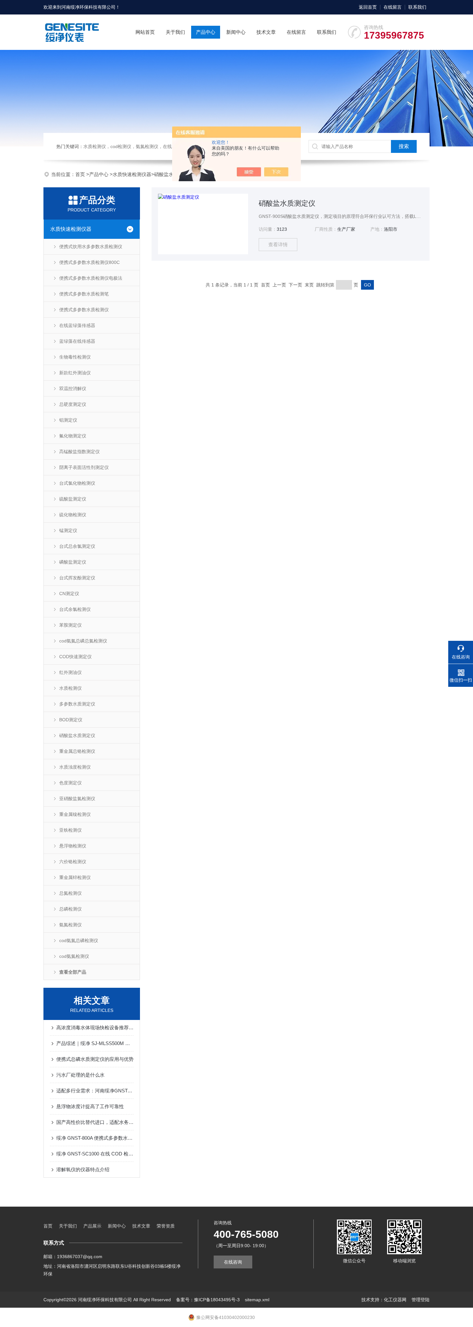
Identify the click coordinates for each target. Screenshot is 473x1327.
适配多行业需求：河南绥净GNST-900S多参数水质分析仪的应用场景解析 (95, 1090)
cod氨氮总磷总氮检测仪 (83, 640)
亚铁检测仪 (70, 830)
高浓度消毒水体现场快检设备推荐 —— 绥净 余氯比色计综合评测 (95, 1027)
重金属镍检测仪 (75, 814)
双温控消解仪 (72, 388)
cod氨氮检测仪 (74, 956)
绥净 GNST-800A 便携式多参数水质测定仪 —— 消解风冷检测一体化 (95, 1138)
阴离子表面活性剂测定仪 (84, 467)
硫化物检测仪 (72, 514)
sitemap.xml (257, 1299)
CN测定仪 (69, 593)
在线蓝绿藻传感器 (77, 325)
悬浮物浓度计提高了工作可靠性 (90, 1106)
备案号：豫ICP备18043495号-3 (208, 1299)
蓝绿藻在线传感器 (77, 341)
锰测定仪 (68, 530)
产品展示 (92, 1226)
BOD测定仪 (70, 719)
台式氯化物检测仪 (77, 483)
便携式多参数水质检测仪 (84, 309)
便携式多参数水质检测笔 (84, 293)
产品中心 (205, 32)
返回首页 (368, 7)
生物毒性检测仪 (75, 357)
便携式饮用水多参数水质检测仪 (90, 246)
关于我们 (175, 32)
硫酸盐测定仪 (72, 498)
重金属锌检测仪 (75, 877)
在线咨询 (233, 1262)
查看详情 (278, 244)
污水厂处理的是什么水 (80, 1075)
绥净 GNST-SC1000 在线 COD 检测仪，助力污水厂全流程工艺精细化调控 (95, 1153)
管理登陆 (421, 1299)
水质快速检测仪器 (132, 174)
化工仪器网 (395, 1299)
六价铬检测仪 (72, 861)
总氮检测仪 (70, 893)
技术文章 (266, 32)
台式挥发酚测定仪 (77, 577)
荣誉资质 (166, 1226)
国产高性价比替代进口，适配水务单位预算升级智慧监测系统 (95, 1122)
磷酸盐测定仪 (72, 562)
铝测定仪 (68, 420)
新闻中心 (236, 32)
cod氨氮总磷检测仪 (78, 940)
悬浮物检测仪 (72, 845)
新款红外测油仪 (75, 372)
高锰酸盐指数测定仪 (79, 451)
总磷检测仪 (70, 908)
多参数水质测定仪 (77, 703)
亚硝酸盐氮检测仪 (77, 798)
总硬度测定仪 (72, 404)
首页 (80, 174)
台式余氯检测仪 (75, 609)
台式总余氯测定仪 (77, 546)
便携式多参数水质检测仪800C (89, 262)
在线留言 (393, 7)
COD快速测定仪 (75, 656)
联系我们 (417, 7)
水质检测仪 (70, 688)
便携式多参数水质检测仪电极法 (90, 278)
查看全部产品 (72, 972)
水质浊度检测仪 (75, 767)
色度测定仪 (70, 782)
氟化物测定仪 (72, 435)
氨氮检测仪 (70, 924)
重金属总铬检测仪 (77, 751)
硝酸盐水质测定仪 (77, 735)
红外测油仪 (70, 672)
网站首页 (145, 32)
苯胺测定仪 (70, 625)
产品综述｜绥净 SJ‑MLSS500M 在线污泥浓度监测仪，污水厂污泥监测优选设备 (95, 1043)
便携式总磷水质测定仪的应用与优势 (95, 1059)
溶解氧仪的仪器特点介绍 (82, 1169)
